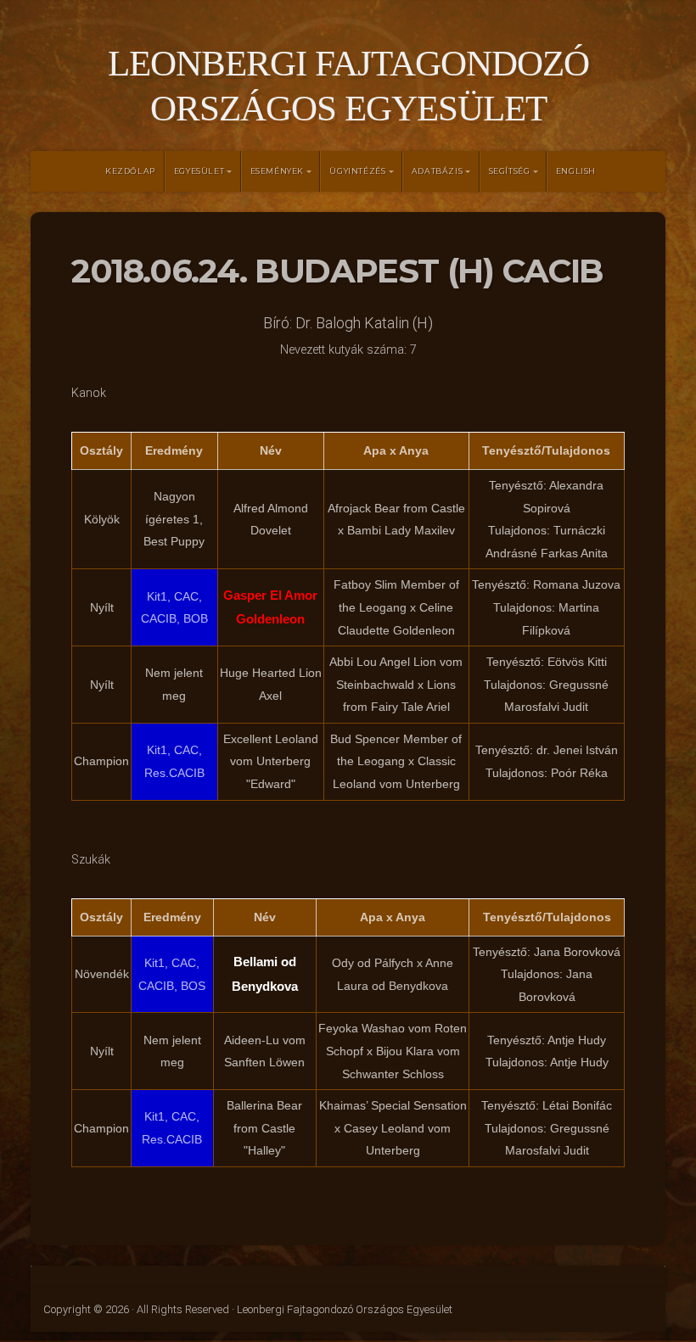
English (576, 171)
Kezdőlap (130, 171)
